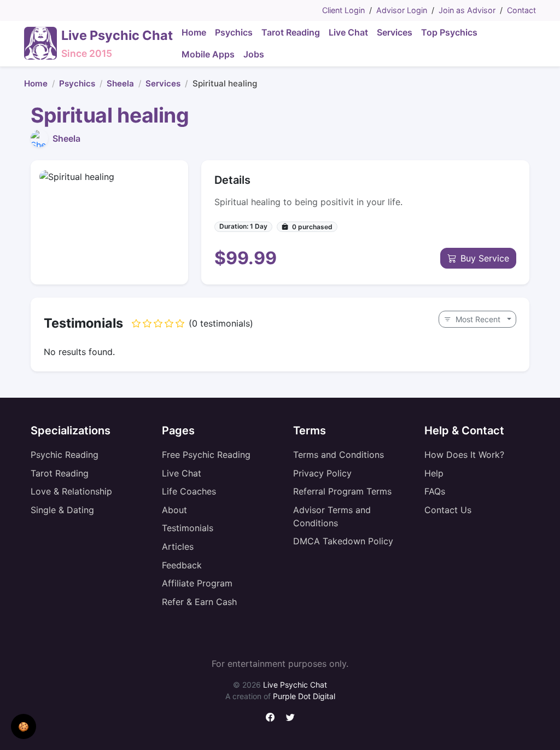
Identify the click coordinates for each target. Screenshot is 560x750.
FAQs (434, 491)
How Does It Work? (464, 454)
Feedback (182, 565)
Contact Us (447, 509)
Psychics (77, 83)
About (174, 509)
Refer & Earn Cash (199, 601)
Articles (178, 546)
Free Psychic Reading (206, 454)
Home (36, 83)
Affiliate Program (197, 583)
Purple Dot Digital (304, 696)
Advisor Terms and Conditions (332, 516)
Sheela (120, 83)
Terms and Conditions (338, 454)
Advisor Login (401, 10)
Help (434, 473)
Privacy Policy (322, 473)
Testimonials (187, 527)
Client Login (343, 10)
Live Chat (181, 473)
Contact (521, 10)
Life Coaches (189, 491)
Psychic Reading (64, 454)
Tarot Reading (60, 473)
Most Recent (478, 319)
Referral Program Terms (342, 491)
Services (162, 83)
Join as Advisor (467, 10)
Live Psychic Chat (295, 684)
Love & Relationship (71, 491)
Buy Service (484, 258)
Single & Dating (62, 509)
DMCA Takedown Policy (343, 541)
